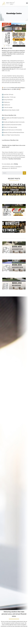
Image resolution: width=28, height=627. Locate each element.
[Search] (24, 173)
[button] (27, 3)
